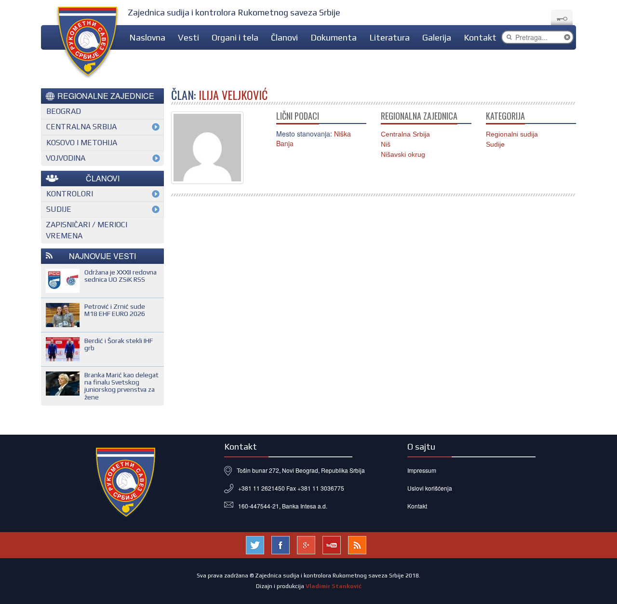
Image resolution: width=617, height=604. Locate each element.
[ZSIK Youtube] (331, 544)
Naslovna (147, 37)
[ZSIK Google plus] (306, 544)
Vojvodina (65, 158)
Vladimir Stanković (334, 586)
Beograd (63, 111)
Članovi (284, 37)
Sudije (495, 144)
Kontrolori (69, 193)
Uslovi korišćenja (429, 488)
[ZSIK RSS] (357, 544)
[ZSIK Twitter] (255, 544)
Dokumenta (333, 37)
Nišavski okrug (403, 154)
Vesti (188, 37)
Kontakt (480, 37)
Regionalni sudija (512, 134)
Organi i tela (235, 37)
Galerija (436, 37)
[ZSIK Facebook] (280, 544)
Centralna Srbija (405, 134)
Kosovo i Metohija (81, 142)
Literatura (389, 37)
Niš (385, 144)
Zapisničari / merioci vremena (86, 230)
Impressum (421, 470)
